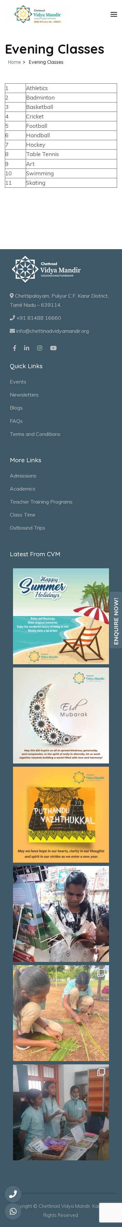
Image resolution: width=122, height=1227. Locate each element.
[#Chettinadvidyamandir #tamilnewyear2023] (61, 815)
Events (18, 381)
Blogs (16, 407)
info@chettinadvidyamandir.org (52, 331)
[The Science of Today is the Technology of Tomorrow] (61, 1112)
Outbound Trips (27, 527)
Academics (22, 488)
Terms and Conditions (35, 434)
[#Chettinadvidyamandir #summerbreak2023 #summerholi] (61, 616)
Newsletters (24, 394)
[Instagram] (39, 347)
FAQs (16, 421)
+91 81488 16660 (38, 318)
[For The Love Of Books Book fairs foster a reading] (61, 914)
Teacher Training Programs (41, 501)
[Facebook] (14, 347)
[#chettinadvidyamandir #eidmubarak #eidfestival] (61, 715)
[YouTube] (53, 347)
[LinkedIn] (26, 347)
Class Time (22, 514)
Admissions (23, 475)
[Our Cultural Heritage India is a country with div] (61, 1013)
